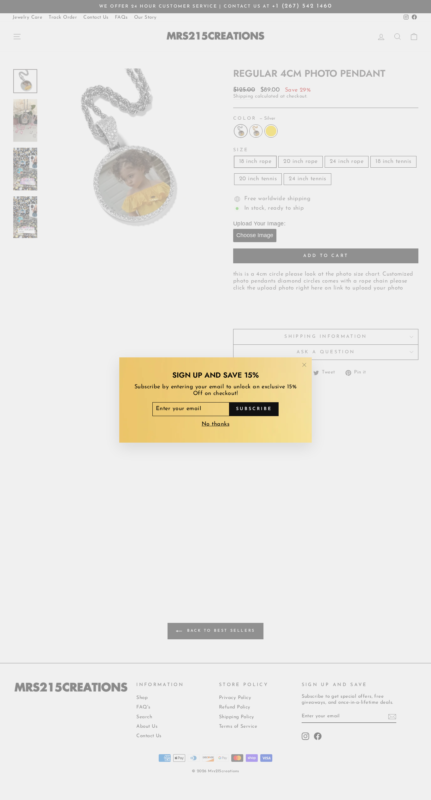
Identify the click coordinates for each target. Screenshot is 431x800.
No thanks (215, 424)
